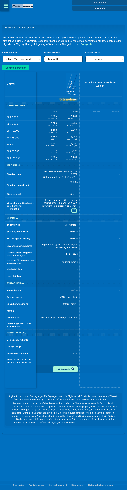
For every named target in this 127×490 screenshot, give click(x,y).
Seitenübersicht (58, 485)
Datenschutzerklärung (100, 485)
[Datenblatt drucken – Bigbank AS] (75, 380)
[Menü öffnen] (4, 5)
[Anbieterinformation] (72, 82)
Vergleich (100, 8)
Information (99, 2)
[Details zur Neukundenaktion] (74, 211)
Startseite (18, 485)
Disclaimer (77, 485)
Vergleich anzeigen (16, 67)
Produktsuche (36, 485)
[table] (63, 230)
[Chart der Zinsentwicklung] (74, 186)
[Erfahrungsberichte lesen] (74, 325)
